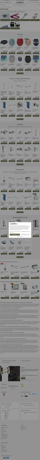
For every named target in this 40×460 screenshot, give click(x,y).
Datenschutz (18, 236)
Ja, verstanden (15, 234)
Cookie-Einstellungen (24, 231)
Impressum (21, 236)
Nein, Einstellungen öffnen (25, 234)
